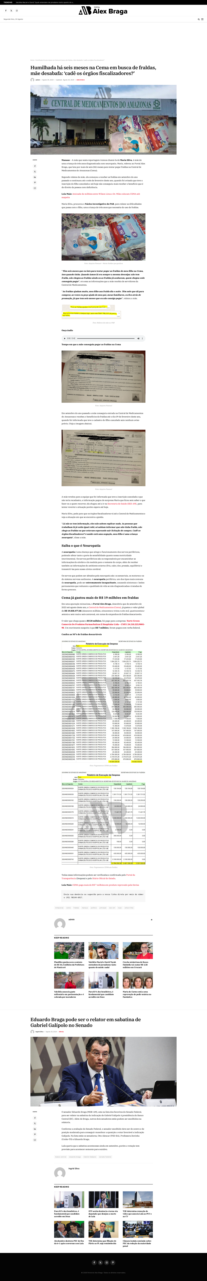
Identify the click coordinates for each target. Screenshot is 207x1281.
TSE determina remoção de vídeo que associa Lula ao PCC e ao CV (137, 1214)
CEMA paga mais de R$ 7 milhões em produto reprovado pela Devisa (105, 885)
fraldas (76, 908)
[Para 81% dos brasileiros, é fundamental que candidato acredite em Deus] (104, 980)
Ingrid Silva (39, 1032)
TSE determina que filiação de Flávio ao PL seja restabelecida (102, 1242)
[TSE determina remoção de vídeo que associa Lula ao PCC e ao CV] (138, 1199)
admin (38, 80)
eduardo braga (75, 1157)
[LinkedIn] (35, 177)
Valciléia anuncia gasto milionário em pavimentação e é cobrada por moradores (69, 994)
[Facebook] (35, 166)
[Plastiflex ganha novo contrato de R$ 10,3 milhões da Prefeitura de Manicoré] (69, 950)
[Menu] (202, 19)
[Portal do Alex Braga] (103, 10)
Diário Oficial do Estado (103, 878)
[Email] (35, 188)
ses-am (112, 908)
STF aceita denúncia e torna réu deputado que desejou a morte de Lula (103, 1214)
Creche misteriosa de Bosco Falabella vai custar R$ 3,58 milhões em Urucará (135, 965)
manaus (85, 908)
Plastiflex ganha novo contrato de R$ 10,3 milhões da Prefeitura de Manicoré (69, 965)
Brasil (61, 1032)
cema (68, 908)
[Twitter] (35, 171)
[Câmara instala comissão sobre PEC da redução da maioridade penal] (138, 1229)
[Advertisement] (103, 40)
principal (103, 908)
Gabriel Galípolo (90, 1157)
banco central (60, 1157)
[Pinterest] (35, 182)
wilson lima (129, 908)
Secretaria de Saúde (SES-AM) (122, 503)
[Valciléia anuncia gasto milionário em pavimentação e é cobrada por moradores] (69, 980)
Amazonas (81, 80)
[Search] (198, 19)
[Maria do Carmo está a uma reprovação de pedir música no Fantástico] (138, 980)
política (94, 908)
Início (32, 60)
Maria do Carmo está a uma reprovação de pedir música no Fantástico (137, 994)
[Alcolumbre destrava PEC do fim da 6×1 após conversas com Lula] (69, 1229)
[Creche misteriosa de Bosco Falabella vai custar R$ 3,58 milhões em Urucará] (138, 950)
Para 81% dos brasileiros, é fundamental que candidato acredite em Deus (101, 994)
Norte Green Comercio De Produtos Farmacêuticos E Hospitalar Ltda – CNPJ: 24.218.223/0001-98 (103, 624)
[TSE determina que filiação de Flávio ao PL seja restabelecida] (104, 1229)
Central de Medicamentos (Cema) (105, 607)
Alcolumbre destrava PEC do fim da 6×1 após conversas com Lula (69, 1242)
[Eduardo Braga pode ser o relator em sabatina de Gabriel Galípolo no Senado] (103, 1072)
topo (120, 908)
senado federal (105, 1157)
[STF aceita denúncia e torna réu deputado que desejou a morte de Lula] (104, 1199)
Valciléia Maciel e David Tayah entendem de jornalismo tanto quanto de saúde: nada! (46, 2)
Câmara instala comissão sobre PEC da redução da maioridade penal (137, 1243)
